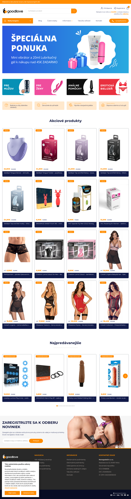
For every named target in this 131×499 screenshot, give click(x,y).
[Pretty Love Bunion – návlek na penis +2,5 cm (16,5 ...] (114, 378)
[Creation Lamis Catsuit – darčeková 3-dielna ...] (81, 254)
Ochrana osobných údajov (77, 469)
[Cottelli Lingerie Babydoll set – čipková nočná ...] (114, 254)
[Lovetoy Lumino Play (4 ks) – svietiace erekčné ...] (17, 378)
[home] (12, 11)
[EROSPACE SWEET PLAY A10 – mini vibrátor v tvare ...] (49, 203)
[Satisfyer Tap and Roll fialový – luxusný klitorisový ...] (81, 152)
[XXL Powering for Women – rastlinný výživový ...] (114, 203)
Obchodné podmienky (75, 463)
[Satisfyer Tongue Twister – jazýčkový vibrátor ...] (49, 152)
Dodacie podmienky (42, 466)
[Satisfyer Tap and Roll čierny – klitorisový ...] (114, 152)
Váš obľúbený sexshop (43, 460)
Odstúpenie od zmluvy (75, 466)
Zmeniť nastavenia (11, 488)
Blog (40, 21)
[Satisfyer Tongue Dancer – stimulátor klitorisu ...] (17, 152)
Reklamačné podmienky (76, 460)
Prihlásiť (36, 441)
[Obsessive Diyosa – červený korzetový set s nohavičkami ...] (81, 305)
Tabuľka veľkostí (84, 21)
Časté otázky (52, 21)
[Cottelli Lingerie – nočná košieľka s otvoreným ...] (17, 305)
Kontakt (99, 21)
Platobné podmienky (43, 469)
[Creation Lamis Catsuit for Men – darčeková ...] (49, 254)
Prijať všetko (12, 493)
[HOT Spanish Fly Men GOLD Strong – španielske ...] (81, 203)
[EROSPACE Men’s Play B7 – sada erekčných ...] (49, 378)
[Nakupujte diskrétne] (65, 49)
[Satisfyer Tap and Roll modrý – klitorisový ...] (17, 203)
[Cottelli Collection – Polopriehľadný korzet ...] (114, 305)
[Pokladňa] (127, 8)
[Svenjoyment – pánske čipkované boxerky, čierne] (17, 254)
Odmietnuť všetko (28, 493)
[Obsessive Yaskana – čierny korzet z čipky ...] (49, 305)
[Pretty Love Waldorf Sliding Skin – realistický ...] (81, 378)
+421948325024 (120, 21)
